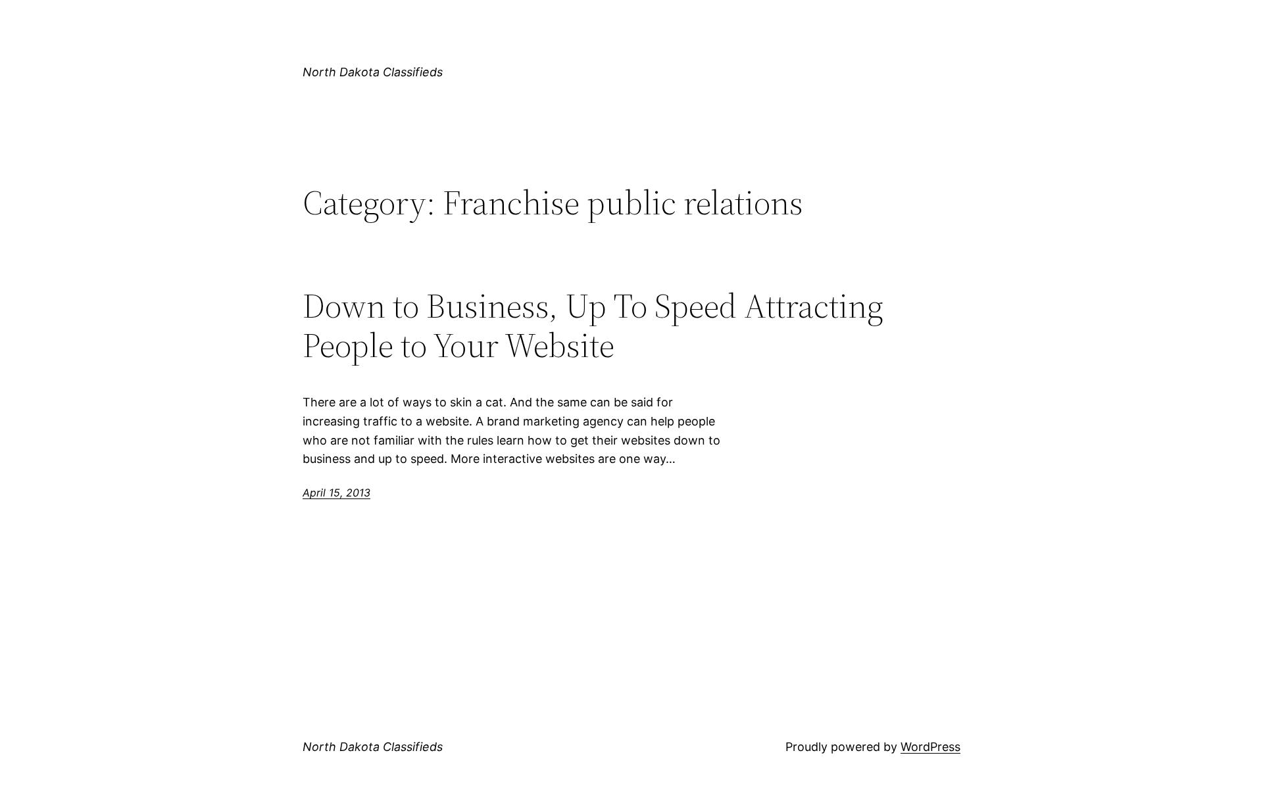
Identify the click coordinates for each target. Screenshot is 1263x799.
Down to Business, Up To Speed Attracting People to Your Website (593, 325)
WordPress (930, 747)
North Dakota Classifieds (373, 72)
